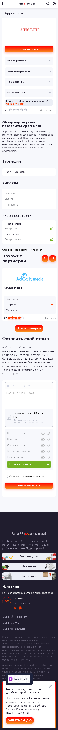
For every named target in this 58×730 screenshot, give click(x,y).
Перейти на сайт (29, 49)
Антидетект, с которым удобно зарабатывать (24, 690)
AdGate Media (13, 287)
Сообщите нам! (15, 103)
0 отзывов (50, 318)
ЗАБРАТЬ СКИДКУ (19, 720)
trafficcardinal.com (38, 665)
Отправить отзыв (29, 485)
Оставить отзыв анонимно (26, 476)
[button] (7, 385)
